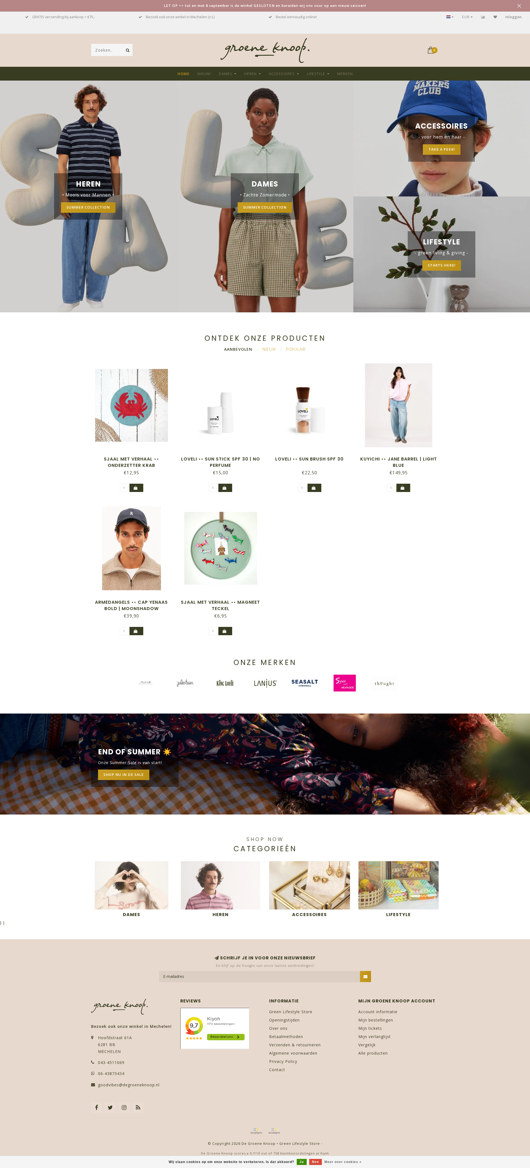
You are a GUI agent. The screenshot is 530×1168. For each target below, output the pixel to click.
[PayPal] (274, 1131)
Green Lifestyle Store (290, 1011)
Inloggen (513, 17)
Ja (302, 1162)
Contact (277, 1069)
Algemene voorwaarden (293, 1053)
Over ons (278, 1028)
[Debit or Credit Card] (256, 1131)
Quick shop (134, 457)
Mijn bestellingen (375, 1020)
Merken (345, 73)
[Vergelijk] (483, 17)
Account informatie (378, 1011)
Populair (296, 349)
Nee (315, 1162)
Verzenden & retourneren (295, 1044)
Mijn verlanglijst (374, 1036)
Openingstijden (284, 1020)
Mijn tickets (370, 1028)
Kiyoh (324, 1153)
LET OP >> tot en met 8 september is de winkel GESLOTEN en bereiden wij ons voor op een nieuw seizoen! (265, 5)
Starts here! (441, 265)
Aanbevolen (238, 349)
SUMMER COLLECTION (88, 207)
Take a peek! (441, 149)
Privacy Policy (283, 1061)
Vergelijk (367, 1044)
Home (183, 73)
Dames (225, 73)
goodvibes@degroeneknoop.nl (129, 1084)
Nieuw (269, 349)
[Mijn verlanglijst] (495, 17)
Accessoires (282, 73)
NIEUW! (204, 73)
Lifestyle (316, 73)
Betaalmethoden (286, 1036)
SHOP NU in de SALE (124, 774)
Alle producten (373, 1053)
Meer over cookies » (343, 1162)
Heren (250, 73)
